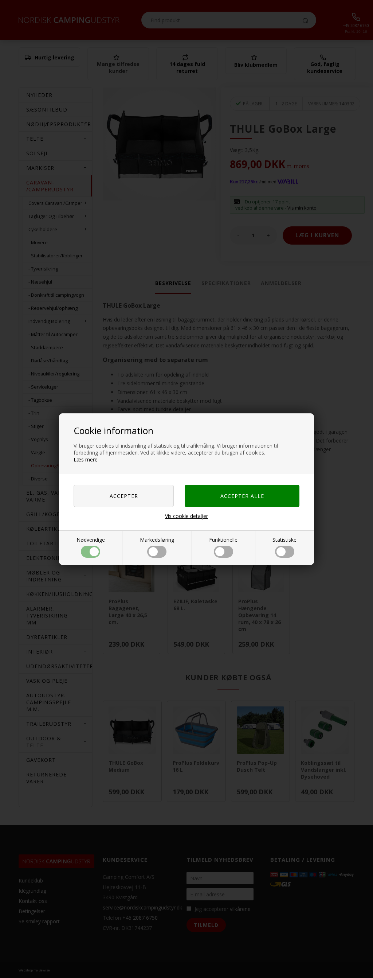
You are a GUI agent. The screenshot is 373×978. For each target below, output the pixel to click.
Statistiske (284, 539)
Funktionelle (223, 539)
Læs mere (86, 459)
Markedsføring (157, 539)
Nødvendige (90, 539)
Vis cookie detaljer (186, 516)
